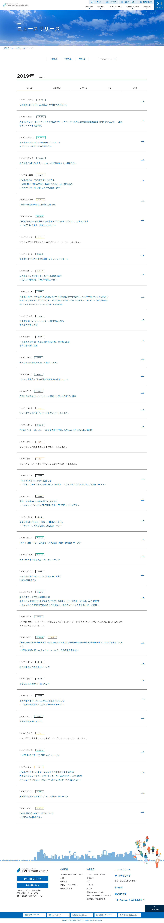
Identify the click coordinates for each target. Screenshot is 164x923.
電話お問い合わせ (33, 885)
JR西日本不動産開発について (71, 875)
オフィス (98, 2)
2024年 (82, 59)
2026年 (54, 59)
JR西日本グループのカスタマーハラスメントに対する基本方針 (128, 915)
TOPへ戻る (154, 909)
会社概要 (63, 881)
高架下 (89, 888)
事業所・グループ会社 (68, 885)
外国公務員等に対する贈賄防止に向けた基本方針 (80, 915)
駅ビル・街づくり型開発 (96, 875)
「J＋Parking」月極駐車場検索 (128, 900)
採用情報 (146, 7)
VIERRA (113, 2)
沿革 (62, 878)
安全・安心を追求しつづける (126, 881)
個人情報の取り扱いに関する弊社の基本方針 (104, 915)
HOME (6, 48)
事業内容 (100, 7)
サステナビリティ (132, 7)
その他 (134, 88)
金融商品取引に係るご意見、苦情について (33, 915)
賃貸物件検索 (147, 2)
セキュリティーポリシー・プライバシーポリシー (56, 915)
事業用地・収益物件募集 (96, 899)
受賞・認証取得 (66, 888)
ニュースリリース (115, 7)
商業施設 (56, 88)
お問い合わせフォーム (33, 879)
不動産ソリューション (95, 892)
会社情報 (89, 7)
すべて (30, 88)
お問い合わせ (159, 7)
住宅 (110, 88)
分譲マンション (130, 2)
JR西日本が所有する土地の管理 (99, 895)
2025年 (68, 59)
